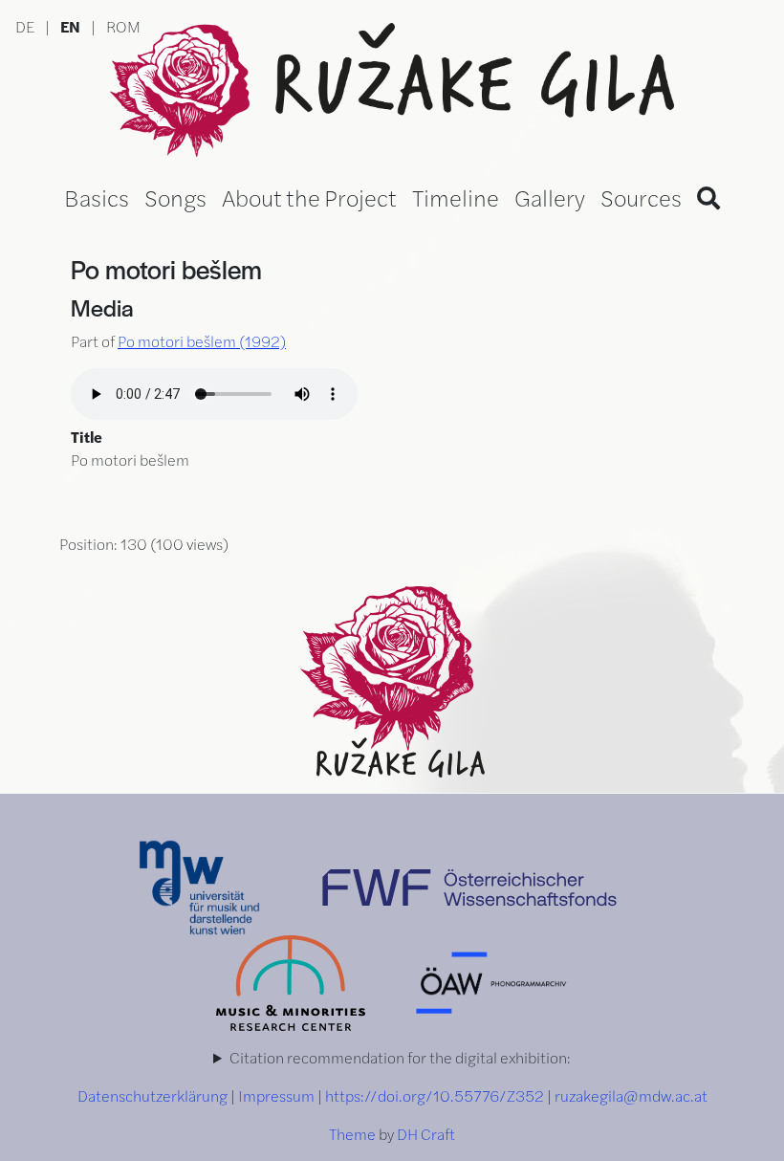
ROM (123, 26)
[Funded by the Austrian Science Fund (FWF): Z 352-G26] (469, 885)
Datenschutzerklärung (152, 1095)
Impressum (276, 1095)
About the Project (309, 197)
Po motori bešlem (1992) (202, 341)
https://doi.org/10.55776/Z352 (434, 1095)
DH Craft (426, 1134)
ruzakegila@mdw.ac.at (631, 1095)
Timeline (455, 197)
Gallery (549, 197)
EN (70, 26)
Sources (641, 197)
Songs (175, 197)
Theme (352, 1134)
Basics (96, 197)
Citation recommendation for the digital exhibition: (400, 1057)
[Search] (708, 197)
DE (24, 26)
